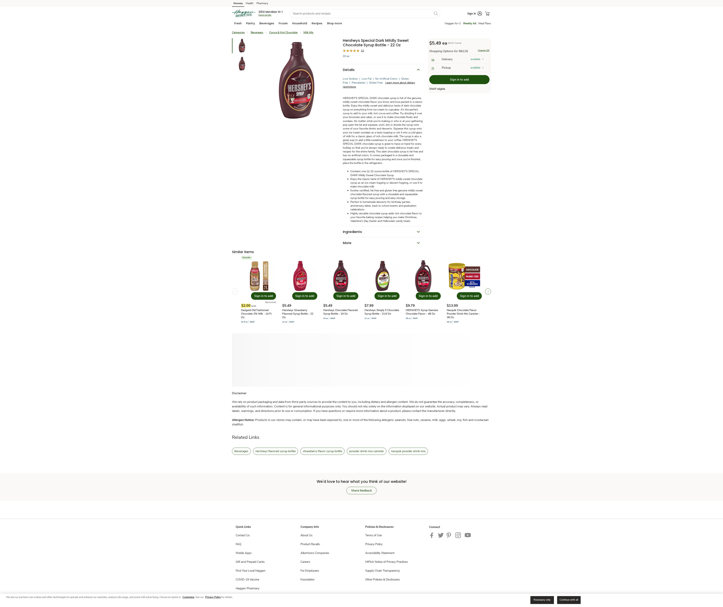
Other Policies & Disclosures (382, 579)
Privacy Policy (374, 544)
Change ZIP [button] (484, 50)
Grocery (238, 3)
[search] (435, 13)
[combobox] (365, 13)
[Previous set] (235, 291)
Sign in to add (459, 80)
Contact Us (243, 535)
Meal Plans (484, 23)
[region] (361, 600)
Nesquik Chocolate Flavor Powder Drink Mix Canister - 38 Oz (463, 313)
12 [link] (362, 50)
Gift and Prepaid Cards (250, 562)
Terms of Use (373, 535)
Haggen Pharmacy (247, 588)
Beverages (257, 32)
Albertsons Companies (314, 553)
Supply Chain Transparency (382, 571)
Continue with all (569, 600)
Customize (188, 597)
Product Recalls (310, 544)
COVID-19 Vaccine (247, 579)
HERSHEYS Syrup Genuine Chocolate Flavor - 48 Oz (422, 312)
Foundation (307, 579)
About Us (306, 535)
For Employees (309, 571)
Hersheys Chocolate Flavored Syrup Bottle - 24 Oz (340, 312)
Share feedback (361, 490)
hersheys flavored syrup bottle (275, 451)
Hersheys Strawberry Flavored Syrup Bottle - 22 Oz (297, 313)
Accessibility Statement (379, 553)
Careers (305, 562)
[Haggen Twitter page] (441, 535)
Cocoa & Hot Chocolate (283, 32)
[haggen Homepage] (243, 13)
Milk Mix (308, 32)
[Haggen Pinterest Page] (449, 535)
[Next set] (488, 291)
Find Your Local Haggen (250, 571)
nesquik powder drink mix (408, 451)
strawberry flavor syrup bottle (322, 451)
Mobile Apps (244, 553)
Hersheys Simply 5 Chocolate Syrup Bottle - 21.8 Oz (382, 312)
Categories (238, 32)
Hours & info (265, 15)
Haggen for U (453, 23)
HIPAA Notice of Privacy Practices (386, 562)
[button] (271, 12)
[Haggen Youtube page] (468, 535)
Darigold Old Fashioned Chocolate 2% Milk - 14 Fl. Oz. (256, 313)
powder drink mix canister (366, 451)
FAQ (238, 544)
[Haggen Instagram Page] (458, 535)
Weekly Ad (469, 23)
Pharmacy (262, 3)
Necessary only (542, 600)
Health (249, 3)
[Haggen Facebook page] (432, 535)
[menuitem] (238, 23)
